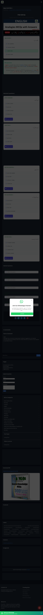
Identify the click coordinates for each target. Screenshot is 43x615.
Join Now (22, 313)
